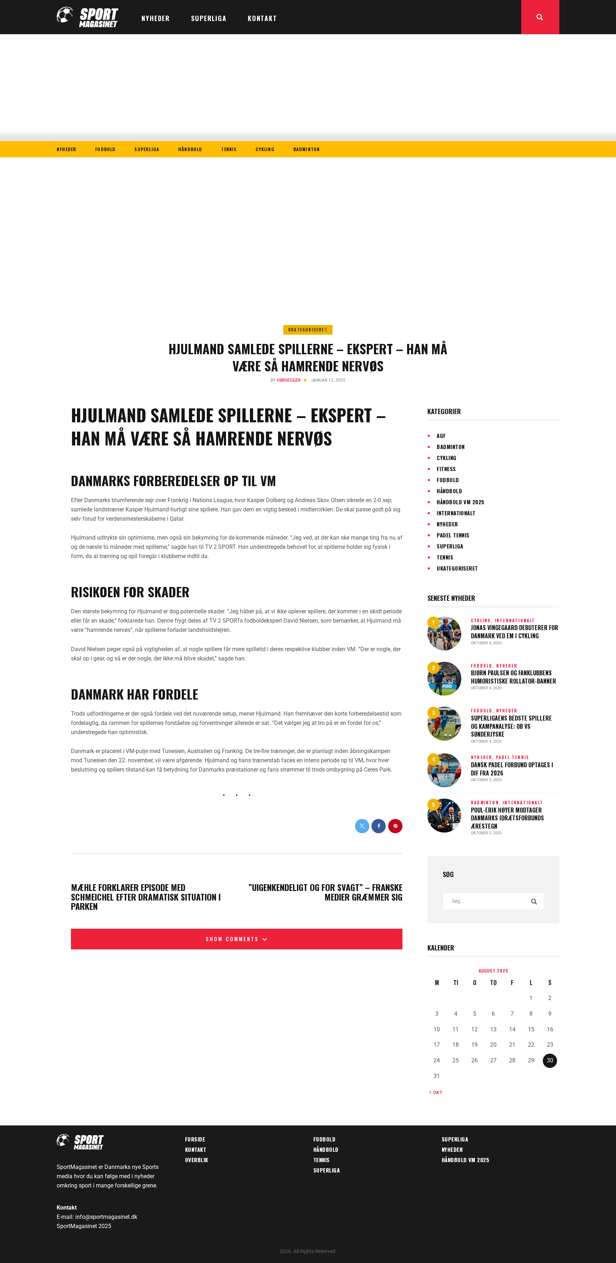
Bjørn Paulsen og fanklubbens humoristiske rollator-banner (513, 677)
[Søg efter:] (493, 900)
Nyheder (447, 524)
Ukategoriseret (308, 329)
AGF (441, 435)
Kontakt (195, 1149)
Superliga (450, 546)
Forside (195, 1139)
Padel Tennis (453, 535)
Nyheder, (483, 757)
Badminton (450, 446)
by (286, 380)
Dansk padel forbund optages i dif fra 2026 (512, 769)
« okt (435, 1092)
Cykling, (483, 620)
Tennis (445, 557)
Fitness (446, 469)
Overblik (196, 1160)
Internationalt (456, 513)
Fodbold (448, 480)
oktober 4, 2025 (486, 643)
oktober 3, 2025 (486, 780)
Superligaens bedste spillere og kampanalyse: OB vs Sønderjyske (511, 726)
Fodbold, (483, 666)
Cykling (446, 458)
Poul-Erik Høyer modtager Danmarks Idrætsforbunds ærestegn (507, 818)
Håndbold (449, 491)
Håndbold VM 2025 (460, 502)
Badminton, (487, 802)
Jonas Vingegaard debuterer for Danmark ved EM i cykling (514, 632)
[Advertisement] (308, 88)
